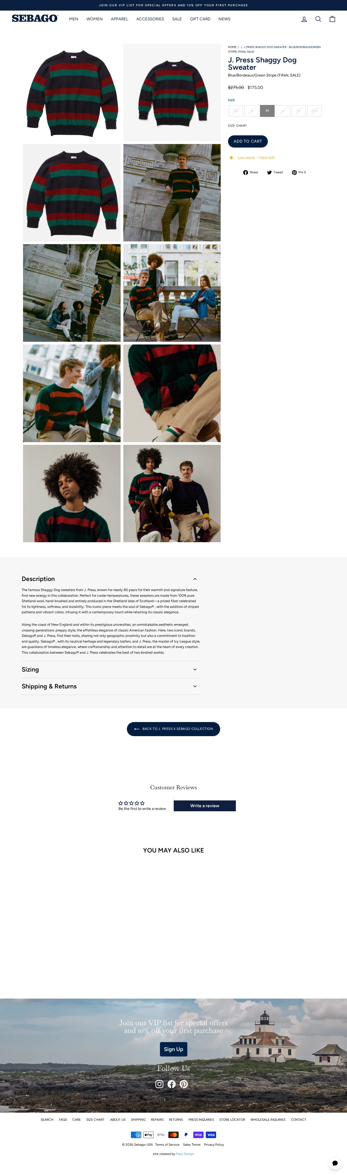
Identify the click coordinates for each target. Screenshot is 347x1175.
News (224, 19)
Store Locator (232, 1120)
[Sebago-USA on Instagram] (159, 1084)
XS (235, 110)
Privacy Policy (214, 1145)
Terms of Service (167, 1145)
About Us (118, 1120)
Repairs (157, 1120)
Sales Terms (192, 1145)
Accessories (150, 19)
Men (73, 19)
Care (76, 1120)
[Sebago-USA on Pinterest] (184, 1084)
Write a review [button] (204, 805)
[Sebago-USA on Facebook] (172, 1084)
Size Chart (95, 1120)
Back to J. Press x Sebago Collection (177, 729)
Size (231, 100)
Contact (298, 1120)
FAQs (63, 1120)
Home (232, 47)
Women (94, 19)
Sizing (30, 669)
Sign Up (173, 1049)
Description (38, 579)
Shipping (138, 1120)
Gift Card (200, 19)
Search (47, 1120)
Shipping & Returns (49, 686)
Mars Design (185, 1154)
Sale (177, 19)
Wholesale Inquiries (267, 1120)
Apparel (119, 19)
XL (299, 110)
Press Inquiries (201, 1120)
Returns (176, 1120)
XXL (314, 110)
